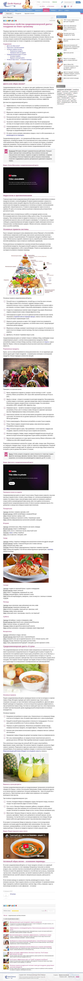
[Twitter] (6, 21)
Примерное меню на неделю (18, 52)
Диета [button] (46, 10)
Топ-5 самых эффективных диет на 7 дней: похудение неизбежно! (29, 959)
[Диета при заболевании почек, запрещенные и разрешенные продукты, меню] (59, 27)
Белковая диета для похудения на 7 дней (69, 34)
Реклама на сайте (63, 976)
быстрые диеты (68, 93)
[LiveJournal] (11, 21)
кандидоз (59, 93)
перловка (50, 549)
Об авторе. (13, 894)
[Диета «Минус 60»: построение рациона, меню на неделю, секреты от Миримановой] (59, 66)
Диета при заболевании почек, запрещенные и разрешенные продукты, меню (70, 28)
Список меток (60, 86)
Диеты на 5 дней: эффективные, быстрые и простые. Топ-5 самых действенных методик (29, 953)
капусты (38, 751)
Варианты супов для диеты (17, 57)
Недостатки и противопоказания (15, 47)
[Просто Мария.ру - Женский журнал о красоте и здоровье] (12, 6)
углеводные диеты (62, 96)
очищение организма (64, 89)
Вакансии (55, 2)
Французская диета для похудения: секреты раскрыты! (26, 922)
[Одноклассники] (7, 21)
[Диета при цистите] (59, 54)
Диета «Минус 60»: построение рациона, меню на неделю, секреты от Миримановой (71, 67)
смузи (11, 532)
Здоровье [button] (38, 10)
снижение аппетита (62, 99)
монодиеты (70, 94)
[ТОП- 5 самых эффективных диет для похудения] (59, 21)
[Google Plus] (12, 21)
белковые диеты (66, 97)
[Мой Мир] (9, 21)
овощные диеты (66, 100)
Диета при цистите (69, 52)
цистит (69, 99)
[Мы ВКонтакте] (65, 6)
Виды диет (9, 13)
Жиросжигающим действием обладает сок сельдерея (19, 751)
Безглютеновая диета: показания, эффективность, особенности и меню (30, 935)
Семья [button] (67, 10)
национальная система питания (16, 915)
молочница (65, 91)
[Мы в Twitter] (71, 6)
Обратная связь (46, 2)
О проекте (56, 974)
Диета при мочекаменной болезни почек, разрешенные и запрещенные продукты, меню (71, 47)
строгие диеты (73, 91)
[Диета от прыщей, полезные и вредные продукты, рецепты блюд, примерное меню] (59, 73)
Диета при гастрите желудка (71, 78)
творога (46, 342)
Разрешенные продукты (16, 51)
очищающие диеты (66, 102)
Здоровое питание (29, 13)
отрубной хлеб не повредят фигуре (24, 316)
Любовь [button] (53, 10)
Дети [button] (60, 10)
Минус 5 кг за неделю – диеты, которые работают (70, 59)
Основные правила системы (14, 49)
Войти (43, 6)
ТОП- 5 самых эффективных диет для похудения (71, 20)
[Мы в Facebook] (68, 6)
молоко (59, 100)
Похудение (18, 13)
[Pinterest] (16, 21)
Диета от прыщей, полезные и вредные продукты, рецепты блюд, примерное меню (72, 73)
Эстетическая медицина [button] (24, 10)
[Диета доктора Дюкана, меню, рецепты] (59, 41)
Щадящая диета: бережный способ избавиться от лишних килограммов (30, 946)
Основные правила (15, 56)
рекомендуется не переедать (15, 135)
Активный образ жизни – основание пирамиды (19, 59)
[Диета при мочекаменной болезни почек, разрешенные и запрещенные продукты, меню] (59, 46)
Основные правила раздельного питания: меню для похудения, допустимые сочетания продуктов (32, 966)
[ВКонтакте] (4, 21)
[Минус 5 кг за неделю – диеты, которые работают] (59, 60)
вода (72, 97)
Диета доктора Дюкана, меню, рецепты (72, 40)
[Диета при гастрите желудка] (59, 79)
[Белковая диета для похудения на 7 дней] (59, 35)
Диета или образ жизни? (13, 46)
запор (74, 99)
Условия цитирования (74, 974)
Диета (4, 17)
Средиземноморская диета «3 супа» (16, 54)
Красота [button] (11, 10)
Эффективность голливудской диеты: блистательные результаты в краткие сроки (32, 928)
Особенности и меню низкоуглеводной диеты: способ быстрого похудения (31, 940)
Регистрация (51, 6)
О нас (38, 2)
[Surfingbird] (14, 21)
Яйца (8, 428)
